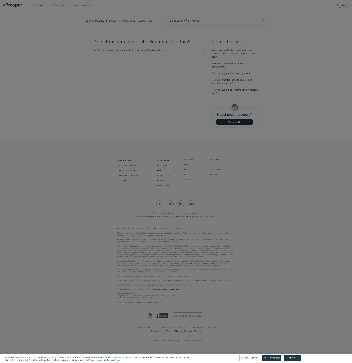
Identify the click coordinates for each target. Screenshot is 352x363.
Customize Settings (249, 358)
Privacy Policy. (113, 360)
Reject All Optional (272, 358)
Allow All (292, 358)
